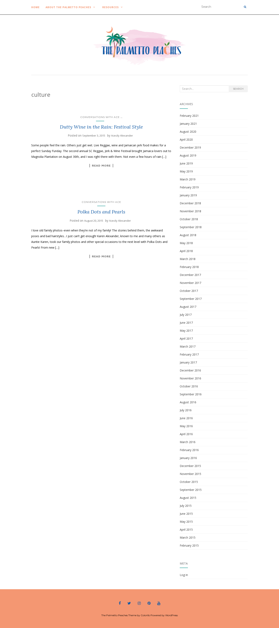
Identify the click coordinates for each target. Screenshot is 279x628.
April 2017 (186, 338)
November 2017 (190, 283)
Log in (184, 575)
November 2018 (190, 211)
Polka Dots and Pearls (101, 212)
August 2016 (188, 402)
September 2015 (191, 490)
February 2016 (189, 450)
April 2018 (186, 251)
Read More (101, 165)
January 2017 (188, 362)
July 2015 (186, 506)
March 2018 (187, 259)
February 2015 (189, 545)
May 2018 (186, 243)
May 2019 (186, 171)
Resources (110, 7)
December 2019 (190, 147)
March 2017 (187, 346)
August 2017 (188, 307)
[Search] (245, 7)
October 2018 (189, 219)
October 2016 (189, 386)
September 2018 (191, 227)
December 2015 (190, 466)
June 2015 (186, 514)
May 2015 (186, 522)
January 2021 (188, 124)
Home (35, 7)
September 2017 (191, 299)
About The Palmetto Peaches (68, 7)
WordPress (171, 615)
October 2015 (189, 482)
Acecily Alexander (122, 135)
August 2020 (188, 131)
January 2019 (188, 195)
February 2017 (189, 354)
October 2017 (189, 291)
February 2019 (189, 187)
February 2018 (189, 267)
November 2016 (190, 378)
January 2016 (188, 458)
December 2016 (190, 370)
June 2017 (186, 323)
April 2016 (186, 434)
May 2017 (186, 330)
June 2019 (186, 163)
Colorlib (145, 615)
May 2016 (186, 426)
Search (238, 88)
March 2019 (187, 179)
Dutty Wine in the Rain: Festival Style (101, 127)
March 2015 (187, 537)
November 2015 (190, 474)
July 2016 (186, 410)
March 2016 (187, 442)
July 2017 (186, 315)
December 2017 (190, 275)
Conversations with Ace (100, 117)
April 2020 (186, 139)
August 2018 (188, 235)
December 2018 (190, 203)
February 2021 (189, 116)
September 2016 (191, 394)
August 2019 (188, 155)
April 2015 (186, 529)
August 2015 (188, 498)
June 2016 (186, 418)
